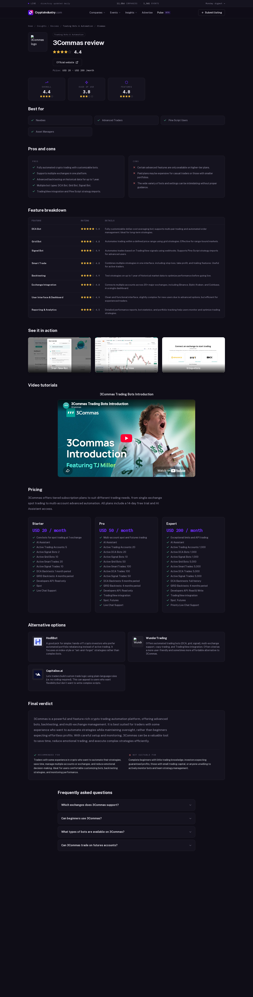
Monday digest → (215, 3)
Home (30, 26)
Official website (65, 62)
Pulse (163, 12)
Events (114, 12)
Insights (129, 12)
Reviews (54, 26)
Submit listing (213, 12)
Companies (95, 12)
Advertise (147, 12)
